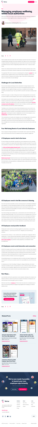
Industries (18, 404)
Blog (32, 404)
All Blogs (34, 315)
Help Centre (33, 406)
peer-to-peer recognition (6, 239)
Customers (18, 406)
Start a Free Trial (31, 1)
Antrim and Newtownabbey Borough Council (11, 147)
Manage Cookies (24, 423)
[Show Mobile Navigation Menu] (36, 2)
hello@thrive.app (4, 410)
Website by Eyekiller (34, 423)
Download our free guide (9, 299)
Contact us (13, 282)
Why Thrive (25, 402)
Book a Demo (14, 389)
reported (30, 73)
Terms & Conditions (12, 423)
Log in (34, 416)
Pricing (18, 408)
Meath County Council (5, 157)
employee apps (4, 114)
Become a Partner (26, 404)
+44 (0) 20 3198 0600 (5, 412)
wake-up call (3, 113)
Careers (24, 406)
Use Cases (18, 402)
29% (34, 99)
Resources (33, 402)
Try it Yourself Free (23, 389)
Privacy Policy (18, 423)
